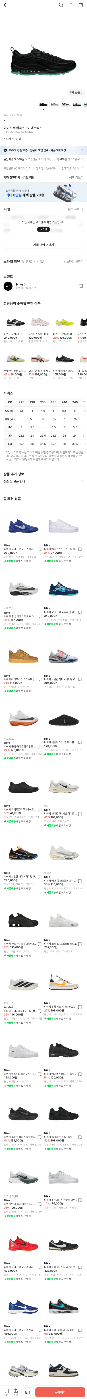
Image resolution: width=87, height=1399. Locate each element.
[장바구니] (80, 4)
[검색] (61, 4)
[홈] (70, 4)
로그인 (43, 229)
